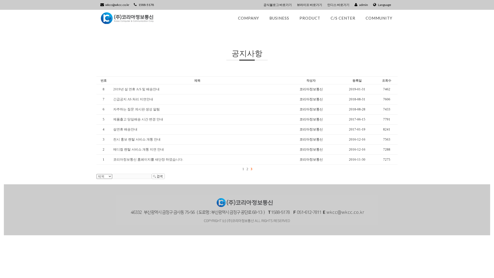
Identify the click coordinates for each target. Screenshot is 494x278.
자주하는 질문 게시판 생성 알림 (136, 109)
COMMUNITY (379, 18)
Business (279, 18)
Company (248, 18)
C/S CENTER (343, 18)
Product (309, 18)
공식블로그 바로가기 (277, 5)
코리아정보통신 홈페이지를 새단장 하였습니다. (148, 159)
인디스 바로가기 (338, 5)
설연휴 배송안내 (125, 129)
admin (363, 5)
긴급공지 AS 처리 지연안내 (133, 99)
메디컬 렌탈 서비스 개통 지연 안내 (138, 149)
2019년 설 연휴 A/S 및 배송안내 (136, 89)
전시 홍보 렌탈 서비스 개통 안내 (137, 139)
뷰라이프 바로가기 (309, 5)
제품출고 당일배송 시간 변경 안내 (138, 119)
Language (384, 5)
